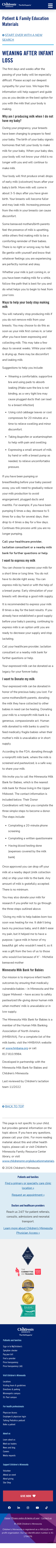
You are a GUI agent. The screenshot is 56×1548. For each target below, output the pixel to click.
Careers (6, 1451)
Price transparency (10, 1362)
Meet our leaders (10, 1443)
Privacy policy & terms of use (25, 1518)
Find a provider (9, 1358)
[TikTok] (46, 1507)
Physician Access (10, 1412)
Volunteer (7, 1470)
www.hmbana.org (17, 1048)
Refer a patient (9, 1424)
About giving (8, 1478)
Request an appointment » (28, 1195)
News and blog (9, 1447)
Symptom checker (10, 1350)
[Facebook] (9, 1507)
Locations (7, 1381)
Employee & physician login (14, 1416)
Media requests (9, 1455)
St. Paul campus (10, 1397)
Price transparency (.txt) (12, 1366)
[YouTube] (37, 1507)
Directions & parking (11, 1389)
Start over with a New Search (22, 37)
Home (7, 1518)
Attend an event (9, 1474)
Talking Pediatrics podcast (14, 1420)
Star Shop (7, 1482)
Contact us (46, 1518)
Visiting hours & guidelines (14, 1385)
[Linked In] (18, 1507)
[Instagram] (28, 1507)
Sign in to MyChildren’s (12, 1346)
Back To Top (14, 1106)
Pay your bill (8, 1354)
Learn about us (9, 1439)
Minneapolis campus (11, 1393)
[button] (50, 5)
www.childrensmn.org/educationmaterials (28, 1161)
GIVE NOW (25, 1496)
